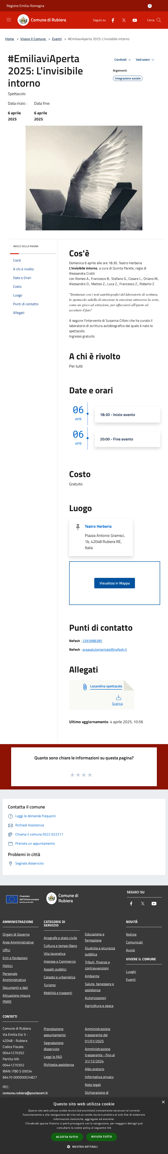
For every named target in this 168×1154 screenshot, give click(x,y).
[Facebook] (111, 20)
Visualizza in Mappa (115, 583)
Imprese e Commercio (60, 961)
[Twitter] (122, 20)
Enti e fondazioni (15, 958)
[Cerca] (158, 20)
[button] (84, 1146)
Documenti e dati (15, 987)
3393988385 (92, 640)
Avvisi (130, 950)
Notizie (131, 934)
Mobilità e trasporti (58, 992)
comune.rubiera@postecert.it (25, 1093)
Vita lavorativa (54, 953)
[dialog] (84, 1125)
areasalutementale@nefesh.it (104, 649)
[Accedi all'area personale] (149, 6)
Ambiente (92, 976)
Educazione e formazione (94, 937)
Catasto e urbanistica (59, 977)
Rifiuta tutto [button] (101, 1137)
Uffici (6, 950)
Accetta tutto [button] (67, 1137)
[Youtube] (133, 20)
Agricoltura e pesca (99, 1005)
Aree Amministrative (18, 942)
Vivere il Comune (33, 38)
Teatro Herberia (98, 526)
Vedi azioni (143, 59)
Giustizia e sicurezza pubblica (100, 951)
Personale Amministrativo (14, 976)
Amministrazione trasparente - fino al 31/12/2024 (100, 1055)
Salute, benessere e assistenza (99, 987)
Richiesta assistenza (59, 1064)
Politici (8, 965)
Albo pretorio (94, 1069)
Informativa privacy (99, 1076)
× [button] (163, 1102)
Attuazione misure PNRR (16, 998)
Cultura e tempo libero (60, 945)
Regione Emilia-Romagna (25, 5)
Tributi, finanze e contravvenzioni (97, 965)
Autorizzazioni (95, 997)
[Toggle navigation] (8, 19)
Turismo (50, 985)
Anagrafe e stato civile (60, 937)
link (109, 1128)
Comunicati (134, 942)
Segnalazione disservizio (53, 1045)
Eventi (57, 38)
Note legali (93, 1084)
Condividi (120, 59)
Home (9, 38)
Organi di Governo (16, 934)
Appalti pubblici (55, 969)
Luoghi (131, 971)
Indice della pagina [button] (25, 246)
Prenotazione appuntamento (55, 1032)
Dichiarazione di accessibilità (96, 1095)
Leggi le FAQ (53, 1056)
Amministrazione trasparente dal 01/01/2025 (97, 1035)
